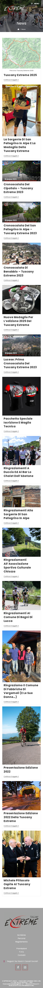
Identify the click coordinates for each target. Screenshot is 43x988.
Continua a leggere (11, 80)
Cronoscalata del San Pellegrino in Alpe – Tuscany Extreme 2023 (20, 229)
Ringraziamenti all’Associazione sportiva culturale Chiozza (17, 565)
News (23, 29)
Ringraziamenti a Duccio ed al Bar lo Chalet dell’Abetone (18, 472)
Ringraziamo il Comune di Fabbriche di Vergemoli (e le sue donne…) (21, 691)
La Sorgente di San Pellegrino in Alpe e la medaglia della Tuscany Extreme (20, 145)
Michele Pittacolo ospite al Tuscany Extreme (17, 884)
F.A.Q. (21, 951)
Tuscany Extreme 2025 (20, 75)
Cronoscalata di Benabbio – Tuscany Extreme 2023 (19, 271)
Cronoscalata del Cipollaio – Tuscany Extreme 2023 (18, 188)
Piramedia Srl (28, 985)
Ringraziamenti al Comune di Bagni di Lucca (18, 617)
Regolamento (21, 941)
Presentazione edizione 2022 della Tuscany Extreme (21, 817)
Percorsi (21, 938)
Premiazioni (21, 948)
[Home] (18, 29)
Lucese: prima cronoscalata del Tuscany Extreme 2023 (20, 363)
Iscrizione (21, 935)
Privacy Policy (32, 984)
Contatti (21, 955)
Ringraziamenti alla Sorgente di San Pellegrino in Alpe (18, 514)
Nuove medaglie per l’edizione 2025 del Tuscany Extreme (18, 321)
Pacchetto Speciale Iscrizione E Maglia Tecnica (18, 422)
